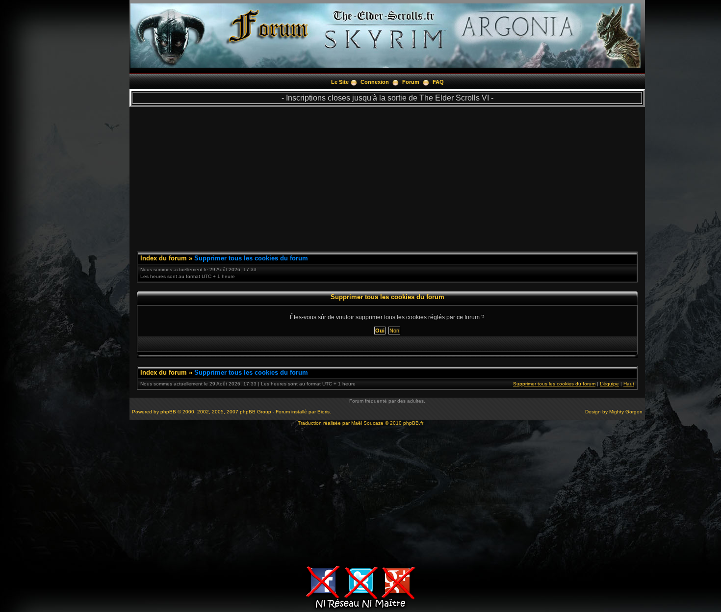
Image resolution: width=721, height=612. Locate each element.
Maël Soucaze (367, 423)
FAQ (438, 82)
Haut (628, 383)
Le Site (340, 82)
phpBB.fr (413, 423)
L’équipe (609, 383)
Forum (410, 82)
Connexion (374, 82)
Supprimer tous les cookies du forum (251, 258)
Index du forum (163, 258)
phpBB (168, 411)
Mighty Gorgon (626, 411)
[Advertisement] (387, 175)
